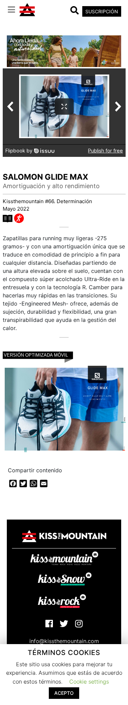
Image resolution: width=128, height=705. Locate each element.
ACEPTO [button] (64, 693)
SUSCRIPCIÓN (101, 11)
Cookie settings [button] (89, 681)
